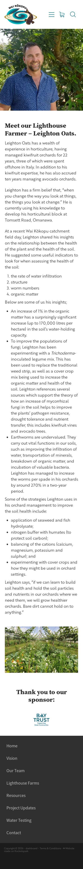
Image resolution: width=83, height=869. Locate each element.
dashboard (31, 848)
